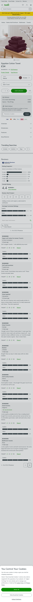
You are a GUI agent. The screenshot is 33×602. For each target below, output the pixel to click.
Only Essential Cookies (16, 595)
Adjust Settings (16, 599)
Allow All (16, 589)
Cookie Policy (20, 583)
